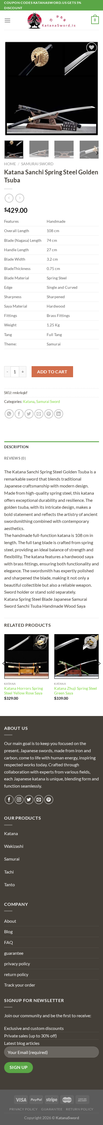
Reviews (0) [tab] (15, 458)
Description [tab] (16, 447)
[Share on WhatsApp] (9, 413)
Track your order (19, 984)
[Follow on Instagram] (19, 799)
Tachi (9, 871)
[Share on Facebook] (19, 413)
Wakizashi (13, 846)
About (10, 921)
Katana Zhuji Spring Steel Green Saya (75, 691)
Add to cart (52, 371)
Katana (29, 401)
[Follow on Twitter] (29, 799)
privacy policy (17, 963)
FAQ (8, 942)
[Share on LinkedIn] (58, 413)
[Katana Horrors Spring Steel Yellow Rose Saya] (26, 656)
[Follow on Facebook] (9, 799)
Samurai (12, 858)
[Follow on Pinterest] (48, 799)
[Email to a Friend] (38, 413)
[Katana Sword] (51, 20)
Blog (8, 931)
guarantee (13, 953)
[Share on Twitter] (29, 413)
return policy (16, 974)
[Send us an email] (38, 799)
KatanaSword (67, 1117)
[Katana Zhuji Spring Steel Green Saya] (76, 656)
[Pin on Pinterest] (48, 413)
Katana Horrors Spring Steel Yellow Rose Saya (23, 691)
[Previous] (13, 88)
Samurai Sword (37, 164)
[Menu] (7, 20)
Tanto (9, 884)
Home (10, 164)
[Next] (90, 88)
